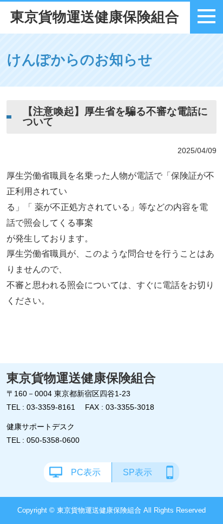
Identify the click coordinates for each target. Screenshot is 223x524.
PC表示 (86, 472)
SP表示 (137, 472)
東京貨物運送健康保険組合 (94, 16)
